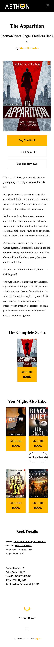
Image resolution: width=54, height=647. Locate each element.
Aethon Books (27, 618)
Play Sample (39, 457)
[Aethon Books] (17, 5)
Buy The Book (27, 140)
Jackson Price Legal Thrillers (30, 541)
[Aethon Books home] (27, 609)
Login (37, 638)
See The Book (27, 374)
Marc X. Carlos (29, 48)
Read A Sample (27, 152)
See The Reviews (27, 163)
